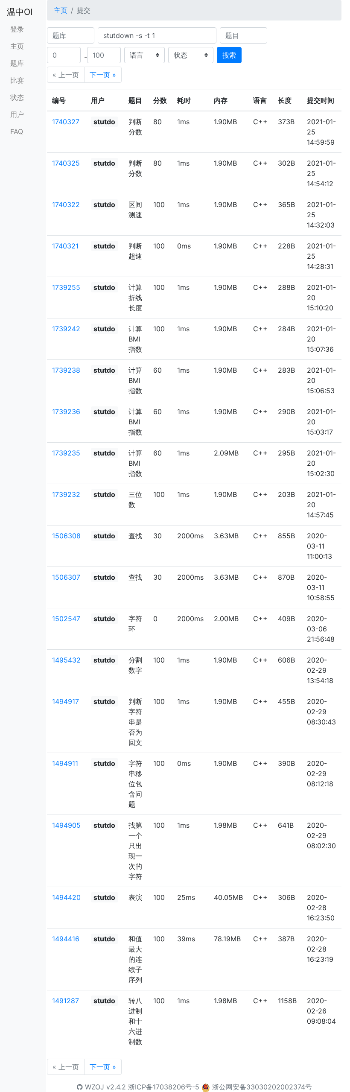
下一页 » (103, 74)
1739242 (66, 328)
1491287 (65, 1000)
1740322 (66, 204)
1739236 (66, 411)
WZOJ (93, 1087)
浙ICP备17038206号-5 (163, 1087)
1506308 (66, 535)
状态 (17, 97)
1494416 (65, 938)
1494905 (66, 825)
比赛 (17, 80)
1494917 (65, 701)
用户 (17, 114)
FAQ (16, 131)
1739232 (66, 494)
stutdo (104, 121)
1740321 (65, 246)
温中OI (19, 12)
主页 (17, 46)
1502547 (66, 618)
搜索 (229, 55)
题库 (17, 63)
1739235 (66, 453)
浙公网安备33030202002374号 (262, 1087)
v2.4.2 (116, 1087)
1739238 (66, 370)
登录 (17, 29)
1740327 (65, 121)
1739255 (66, 287)
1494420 (66, 897)
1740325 (66, 163)
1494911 (65, 763)
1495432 (66, 660)
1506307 (66, 577)
